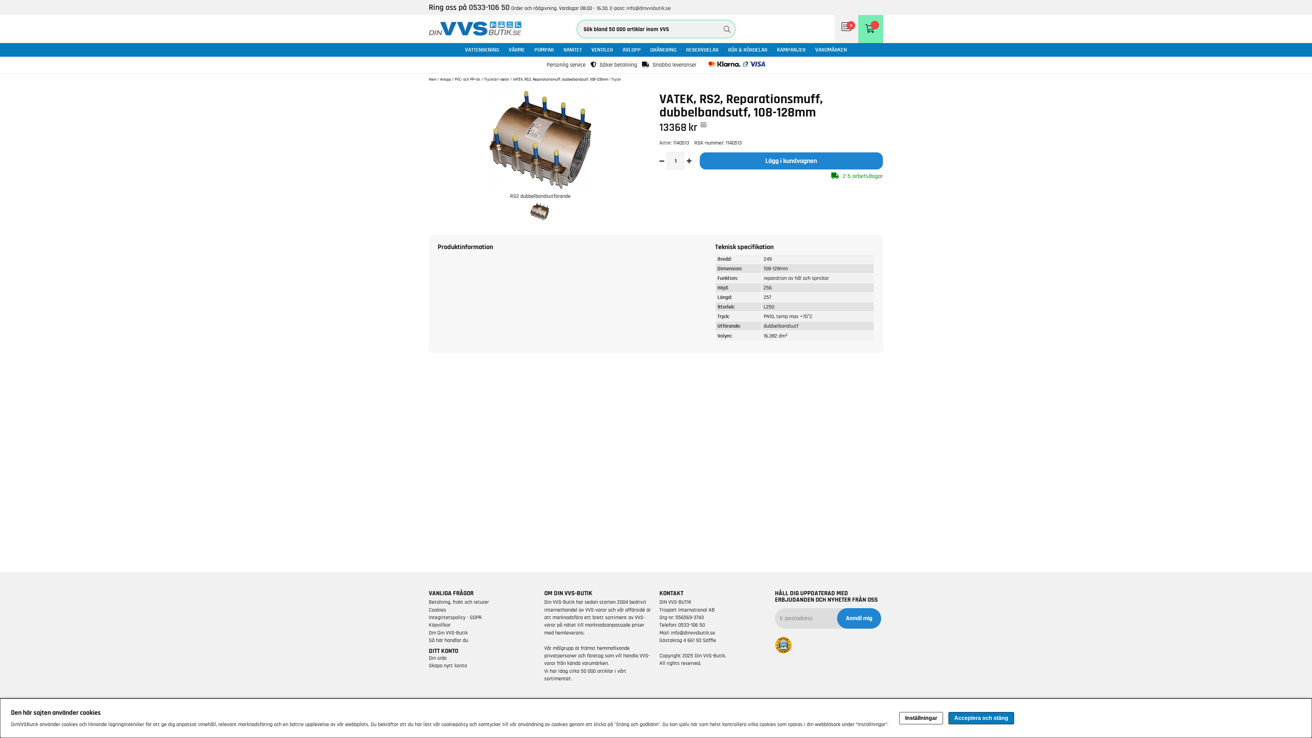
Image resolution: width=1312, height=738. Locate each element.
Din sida (438, 658)
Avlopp (632, 50)
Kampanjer (791, 50)
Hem (432, 79)
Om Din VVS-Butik (448, 633)
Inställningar (921, 718)
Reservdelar (702, 50)
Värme (517, 50)
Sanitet (572, 50)
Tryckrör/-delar (496, 79)
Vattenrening (482, 50)
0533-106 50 (691, 625)
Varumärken (831, 50)
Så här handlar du (448, 640)
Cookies (437, 610)
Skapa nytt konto (448, 665)
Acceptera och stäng (981, 718)
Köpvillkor (440, 625)
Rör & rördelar (747, 50)
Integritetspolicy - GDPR (455, 617)
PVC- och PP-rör (467, 79)
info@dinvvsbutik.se (649, 8)
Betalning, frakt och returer (459, 602)
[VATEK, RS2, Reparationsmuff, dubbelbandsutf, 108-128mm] (540, 187)
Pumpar (544, 50)
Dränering (663, 50)
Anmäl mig (859, 618)
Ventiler (602, 50)
